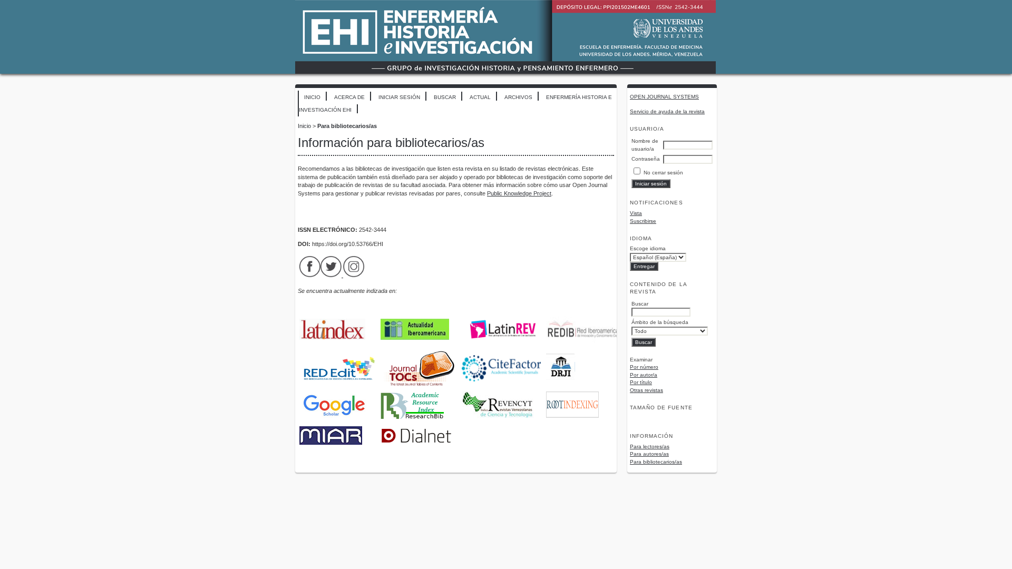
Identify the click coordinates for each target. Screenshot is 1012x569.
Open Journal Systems (664, 97)
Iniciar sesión (399, 97)
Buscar (445, 97)
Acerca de (349, 97)
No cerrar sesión (663, 172)
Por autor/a (643, 375)
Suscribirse (643, 221)
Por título (641, 382)
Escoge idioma (648, 248)
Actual (480, 97)
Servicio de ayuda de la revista (667, 111)
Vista (636, 213)
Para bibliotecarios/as (656, 462)
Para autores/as (649, 454)
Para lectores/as (649, 446)
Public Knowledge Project (519, 193)
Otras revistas (646, 390)
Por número (644, 367)
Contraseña (645, 159)
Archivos (518, 97)
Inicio (312, 97)
